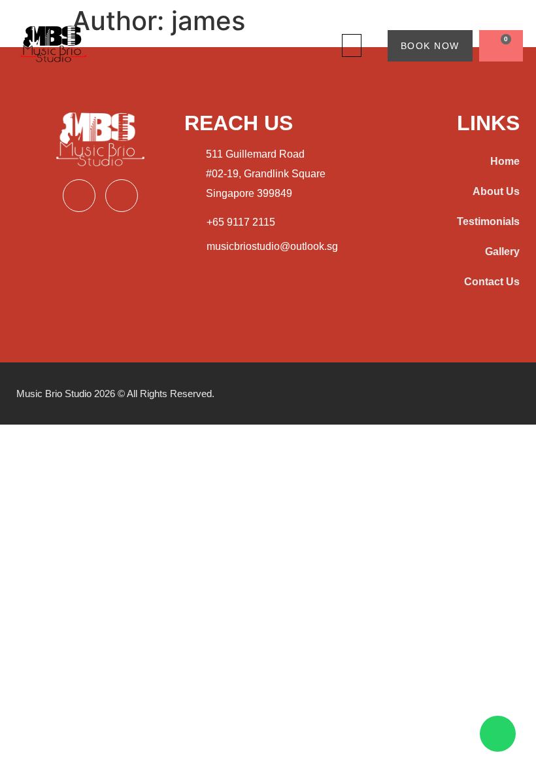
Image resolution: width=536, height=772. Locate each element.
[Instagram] (121, 195)
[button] (351, 45)
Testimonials (488, 221)
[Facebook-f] (79, 195)
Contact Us (492, 281)
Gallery (502, 251)
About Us (496, 191)
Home (505, 161)
